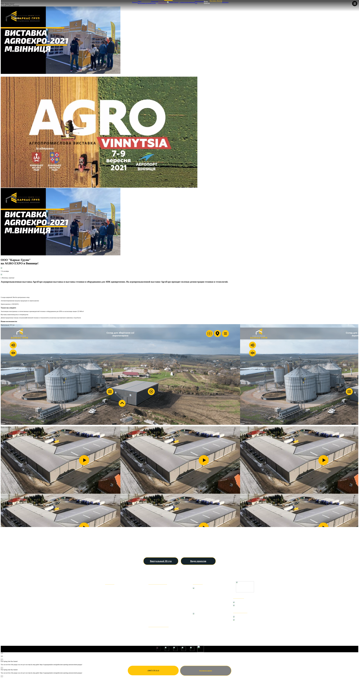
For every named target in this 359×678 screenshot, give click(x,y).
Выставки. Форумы (216, 1)
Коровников (153, 597)
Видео (108, 613)
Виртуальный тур (199, 2)
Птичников (153, 603)
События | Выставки (114, 619)
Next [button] (356, 40)
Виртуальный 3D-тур (161, 561)
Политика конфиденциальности (119, 631)
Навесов (152, 594)
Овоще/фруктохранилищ (159, 607)
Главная (108, 588)
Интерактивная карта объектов (118, 610)
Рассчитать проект (205, 670)
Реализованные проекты (116, 603)
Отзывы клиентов (113, 594)
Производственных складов (160, 591)
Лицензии (109, 628)
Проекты (135, 2)
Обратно (17, 18)
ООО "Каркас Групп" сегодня (118, 591)
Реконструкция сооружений (160, 619)
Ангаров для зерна (156, 588)
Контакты (225, 2)
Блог (107, 622)
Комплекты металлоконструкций (163, 631)
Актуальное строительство (162, 2)
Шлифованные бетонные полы (162, 616)
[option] (179, 40)
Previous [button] (2, 40)
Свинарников (154, 600)
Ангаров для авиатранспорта (161, 610)
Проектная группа (154, 2)
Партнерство (110, 625)
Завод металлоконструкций (144, 2)
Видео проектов (207, 2)
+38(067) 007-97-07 (245, 622)
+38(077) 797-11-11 (153, 670)
